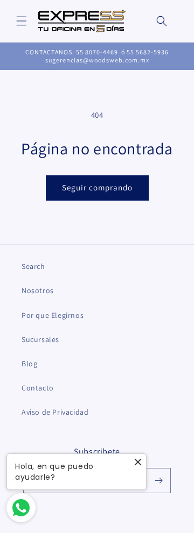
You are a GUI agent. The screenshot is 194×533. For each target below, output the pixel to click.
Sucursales (40, 339)
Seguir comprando (97, 187)
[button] (21, 21)
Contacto (38, 388)
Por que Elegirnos (53, 315)
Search (33, 266)
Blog (29, 363)
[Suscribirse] (158, 480)
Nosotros (38, 290)
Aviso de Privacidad (55, 412)
